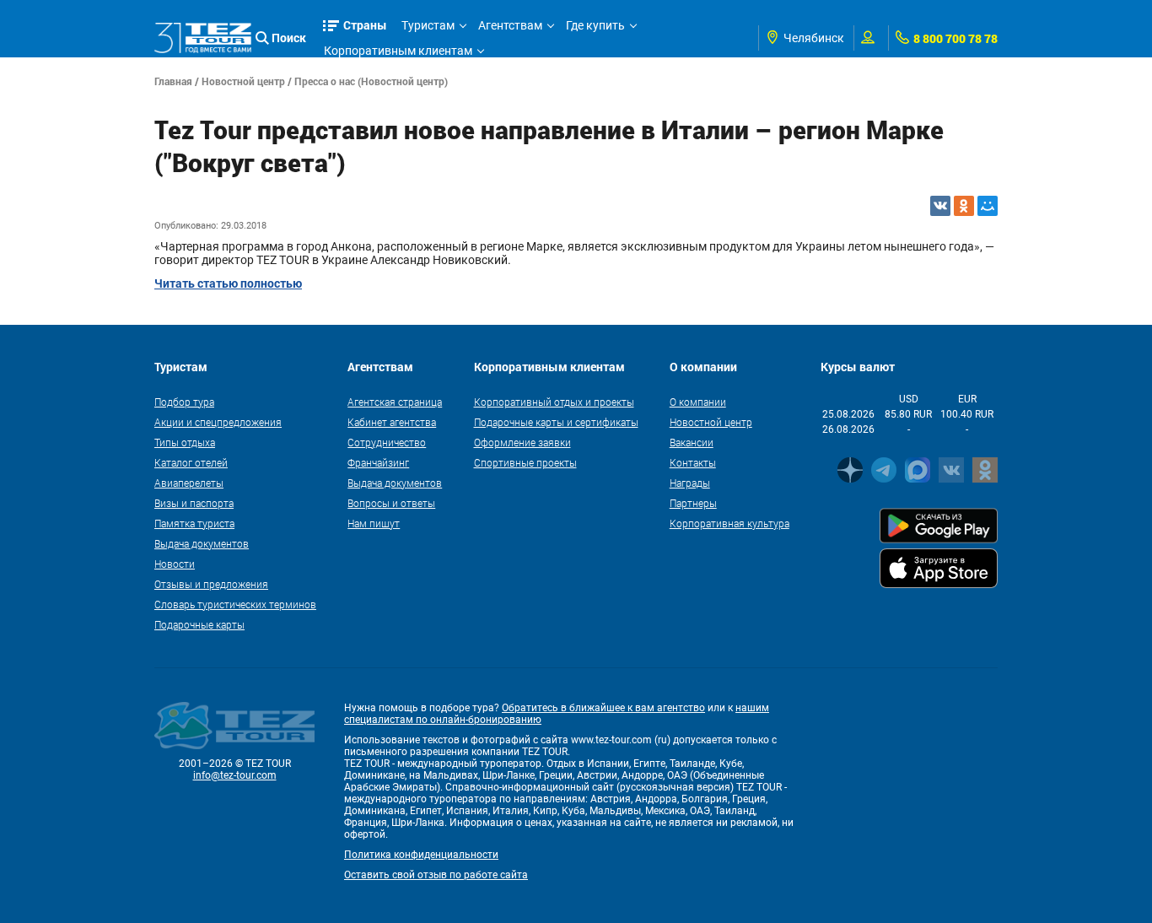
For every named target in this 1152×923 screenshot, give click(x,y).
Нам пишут (373, 523)
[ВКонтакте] (940, 206)
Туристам (428, 25)
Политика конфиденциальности (421, 855)
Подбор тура (184, 401)
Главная (173, 81)
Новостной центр (243, 81)
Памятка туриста (194, 523)
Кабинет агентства (391, 422)
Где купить (595, 25)
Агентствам (510, 25)
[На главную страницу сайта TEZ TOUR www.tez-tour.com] (202, 37)
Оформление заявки (522, 442)
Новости (174, 563)
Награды (690, 482)
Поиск (289, 38)
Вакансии (691, 442)
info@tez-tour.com (235, 775)
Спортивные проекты (525, 462)
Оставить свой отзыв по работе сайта (436, 875)
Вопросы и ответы (391, 503)
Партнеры (693, 503)
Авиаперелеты (188, 482)
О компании (698, 401)
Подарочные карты (199, 624)
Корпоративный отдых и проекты (554, 401)
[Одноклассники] (964, 206)
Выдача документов (201, 543)
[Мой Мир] (987, 206)
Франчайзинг (378, 462)
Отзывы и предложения (211, 584)
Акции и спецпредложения (218, 422)
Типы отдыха (184, 442)
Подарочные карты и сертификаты (556, 422)
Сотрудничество (386, 442)
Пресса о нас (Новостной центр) (371, 81)
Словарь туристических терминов (235, 604)
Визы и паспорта (194, 503)
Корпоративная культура (729, 523)
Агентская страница (394, 401)
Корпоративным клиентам (398, 50)
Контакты (693, 462)
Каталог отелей (191, 462)
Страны (365, 25)
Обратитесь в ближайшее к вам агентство (603, 708)
